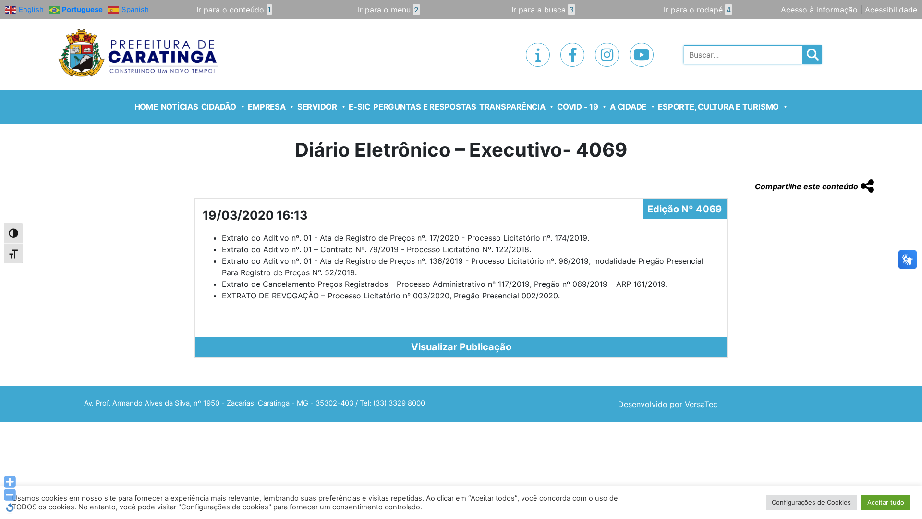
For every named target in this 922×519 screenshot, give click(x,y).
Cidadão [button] (218, 106)
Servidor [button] (317, 106)
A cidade (628, 106)
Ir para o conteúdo (233, 9)
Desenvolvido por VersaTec (667, 404)
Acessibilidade (891, 9)
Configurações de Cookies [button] (811, 502)
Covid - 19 (577, 106)
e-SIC (359, 106)
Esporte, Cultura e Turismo (718, 106)
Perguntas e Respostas (424, 106)
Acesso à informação (819, 9)
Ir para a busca (542, 9)
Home (146, 106)
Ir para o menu (388, 9)
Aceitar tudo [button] (885, 502)
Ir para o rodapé (697, 9)
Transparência (512, 106)
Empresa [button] (266, 106)
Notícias (179, 106)
